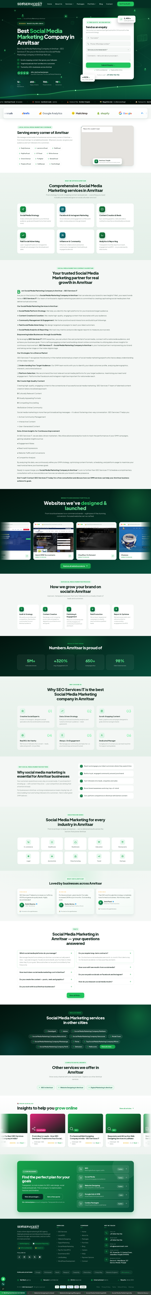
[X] (35, 1257)
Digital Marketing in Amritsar (101, 1087)
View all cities (106, 1047)
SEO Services (62, 1232)
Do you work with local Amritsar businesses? (37, 987)
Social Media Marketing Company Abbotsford (49, 1036)
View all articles (125, 1108)
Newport (66, 1272)
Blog (101, 4)
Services (68, 4)
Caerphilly (76, 1272)
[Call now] (3, 1284)
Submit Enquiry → (108, 65)
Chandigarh (52, 1031)
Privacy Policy (106, 1287)
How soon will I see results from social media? (97, 967)
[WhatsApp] (40, 1257)
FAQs (84, 1254)
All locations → (126, 1272)
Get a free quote (53, 1197)
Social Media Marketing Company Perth (54, 1047)
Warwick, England (112, 1272)
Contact (109, 4)
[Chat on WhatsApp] (3, 1279)
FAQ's (75, 929)
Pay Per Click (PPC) (64, 1250)
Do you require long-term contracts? (93, 953)
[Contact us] (3, 1289)
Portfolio (91, 4)
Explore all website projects (74, 566)
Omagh (37, 1272)
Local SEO (61, 1235)
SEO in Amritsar (47, 1087)
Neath (57, 1272)
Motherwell (47, 1272)
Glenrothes (87, 1272)
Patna (77, 1041)
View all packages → (32, 1197)
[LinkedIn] (29, 1257)
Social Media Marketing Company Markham (90, 1031)
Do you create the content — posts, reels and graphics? (42, 979)
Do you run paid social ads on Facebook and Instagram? (101, 974)
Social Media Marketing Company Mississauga (51, 1041)
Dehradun (78, 1047)
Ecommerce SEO (64, 1254)
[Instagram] (24, 1257)
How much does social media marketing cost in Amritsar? (42, 972)
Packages (80, 4)
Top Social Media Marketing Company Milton (102, 1041)
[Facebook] (19, 1257)
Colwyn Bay (98, 1272)
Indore (65, 1031)
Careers (84, 1250)
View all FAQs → (75, 995)
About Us (58, 4)
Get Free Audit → (125, 4)
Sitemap (131, 1287)
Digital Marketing (63, 1243)
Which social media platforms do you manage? (38, 953)
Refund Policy (122, 1287)
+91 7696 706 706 (113, 75)
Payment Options (88, 1257)
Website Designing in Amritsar (71, 1087)
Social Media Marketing (66, 1246)
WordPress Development (66, 1261)
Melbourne (93, 1047)
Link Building (62, 1257)
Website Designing (64, 1239)
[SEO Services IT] (30, 3)
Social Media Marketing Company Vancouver (89, 1036)
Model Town (116, 1036)
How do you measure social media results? (95, 982)
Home (49, 4)
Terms (114, 1287)
